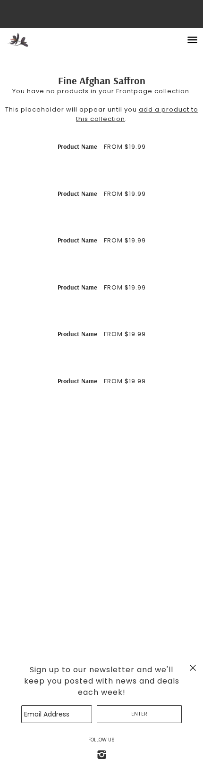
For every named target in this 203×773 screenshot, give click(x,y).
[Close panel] (193, 667)
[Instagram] (101, 754)
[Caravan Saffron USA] (27, 39)
